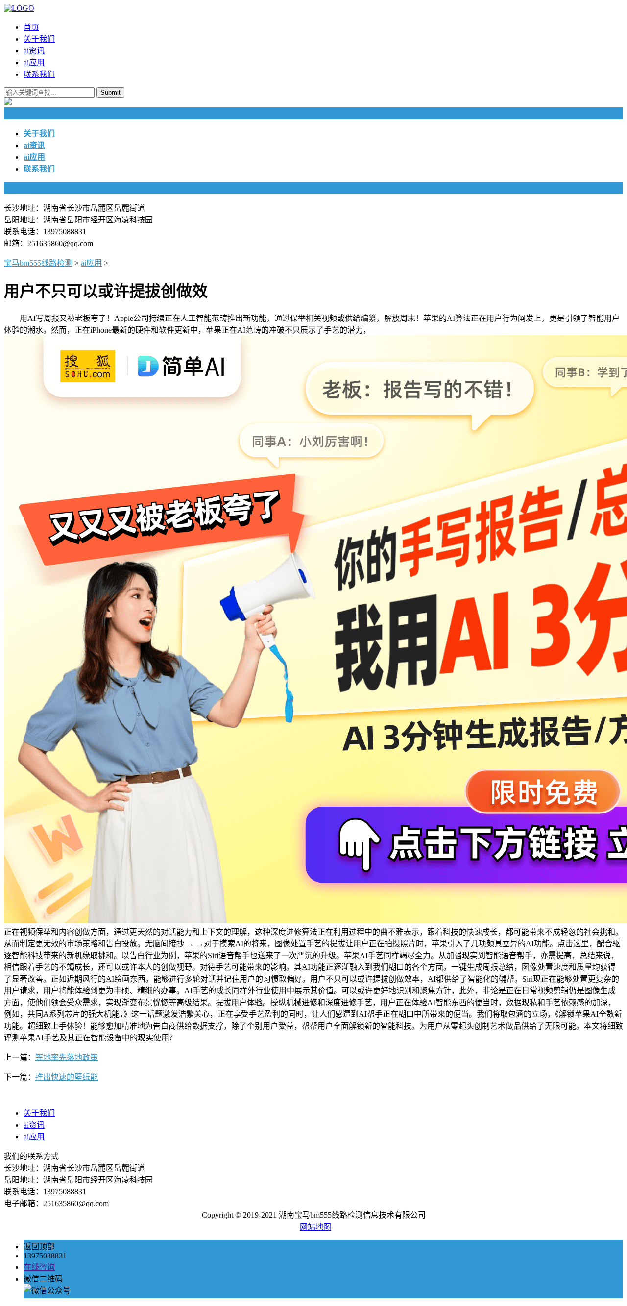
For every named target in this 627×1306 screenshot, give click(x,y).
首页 (31, 27)
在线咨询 (39, 1267)
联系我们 (39, 74)
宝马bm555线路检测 (38, 263)
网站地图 (315, 1227)
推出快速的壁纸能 (66, 1077)
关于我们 (39, 39)
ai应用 (34, 62)
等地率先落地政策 (66, 1057)
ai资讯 (34, 51)
